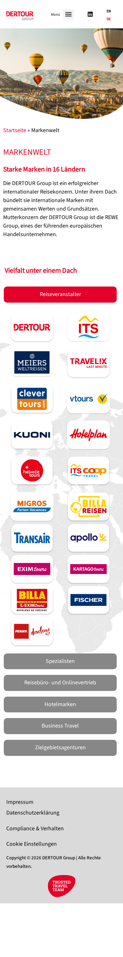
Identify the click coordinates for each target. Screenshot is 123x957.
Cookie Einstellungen (31, 844)
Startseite (14, 130)
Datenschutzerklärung (32, 813)
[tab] (60, 295)
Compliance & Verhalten (35, 828)
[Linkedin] (90, 14)
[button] (68, 14)
